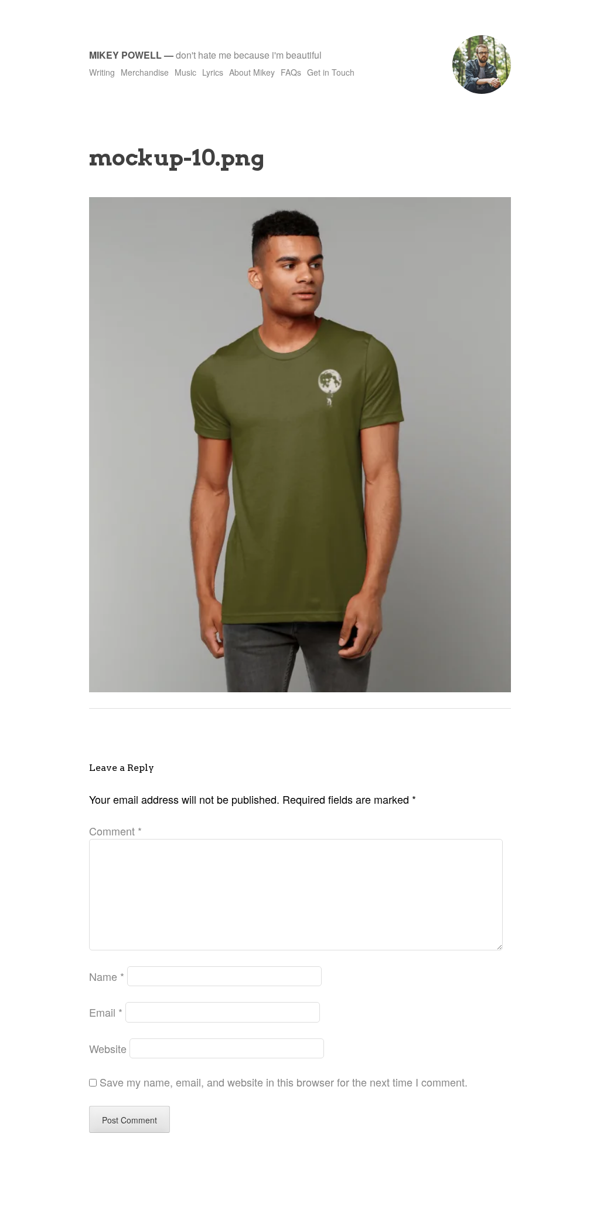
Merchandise (145, 72)
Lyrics (212, 72)
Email (105, 1012)
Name (106, 976)
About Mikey (252, 72)
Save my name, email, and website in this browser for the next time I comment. (284, 1081)
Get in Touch (330, 72)
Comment (115, 830)
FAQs (291, 72)
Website (108, 1048)
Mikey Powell (125, 55)
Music (185, 72)
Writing (102, 72)
